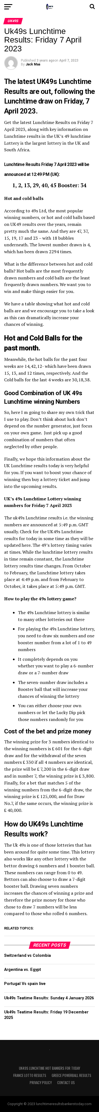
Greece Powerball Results (71, 1075)
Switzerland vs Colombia (27, 955)
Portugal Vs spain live (25, 983)
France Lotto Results (29, 1075)
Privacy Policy (41, 1082)
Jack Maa (33, 64)
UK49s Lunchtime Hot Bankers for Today (49, 1068)
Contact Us (66, 1082)
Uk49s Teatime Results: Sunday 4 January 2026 (49, 998)
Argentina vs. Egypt (22, 969)
